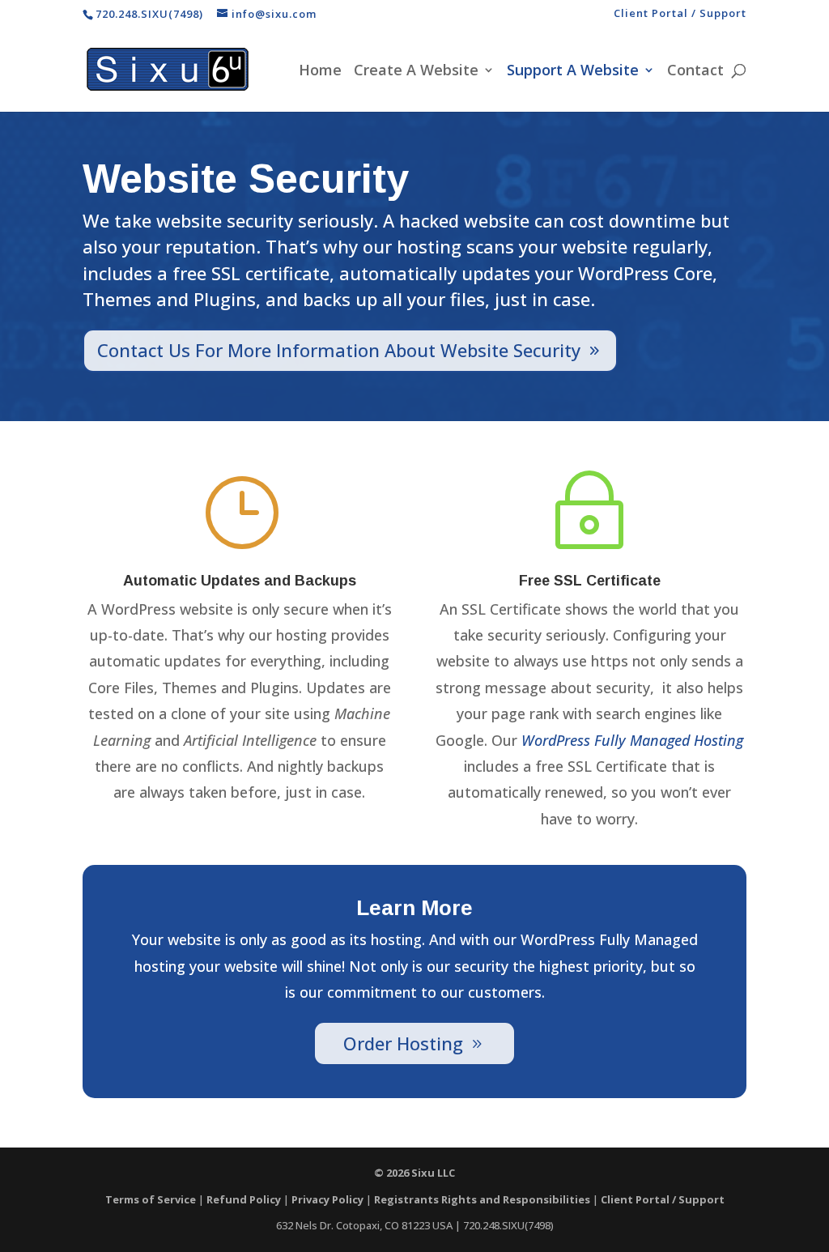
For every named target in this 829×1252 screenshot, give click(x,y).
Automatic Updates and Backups (239, 581)
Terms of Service (150, 1199)
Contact (695, 71)
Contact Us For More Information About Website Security (338, 350)
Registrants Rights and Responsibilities (482, 1199)
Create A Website (416, 71)
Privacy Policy (327, 1199)
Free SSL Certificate (590, 581)
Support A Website (573, 71)
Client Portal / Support (680, 14)
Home (320, 71)
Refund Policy (243, 1199)
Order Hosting (403, 1043)
